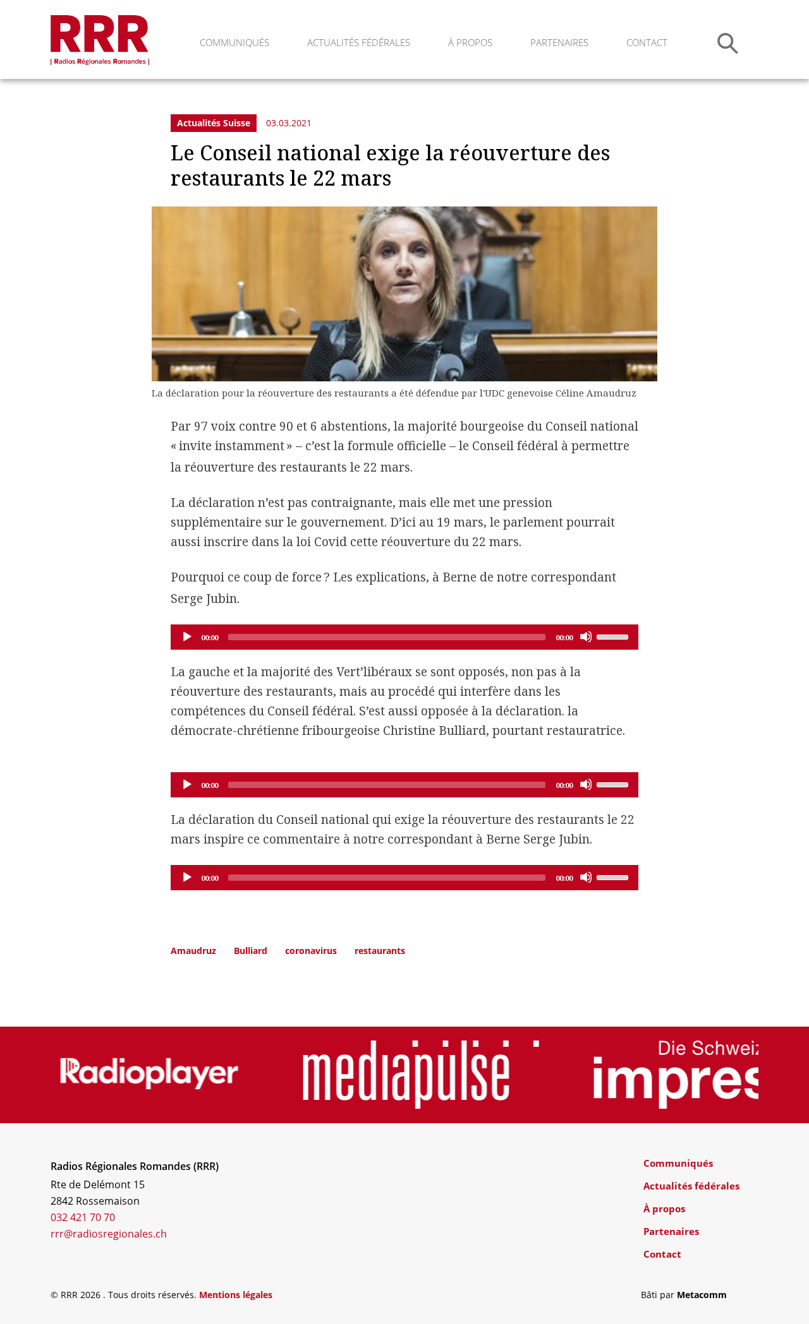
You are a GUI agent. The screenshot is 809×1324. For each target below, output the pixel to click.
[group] (149, 1075)
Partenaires (559, 42)
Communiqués (234, 42)
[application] (404, 637)
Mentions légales (235, 1295)
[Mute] (586, 636)
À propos (470, 42)
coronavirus (311, 951)
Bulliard (250, 951)
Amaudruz (193, 951)
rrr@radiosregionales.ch (109, 1234)
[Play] (186, 636)
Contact (646, 42)
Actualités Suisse (213, 123)
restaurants (380, 951)
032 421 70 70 (83, 1217)
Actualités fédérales (358, 42)
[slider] (614, 635)
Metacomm (702, 1295)
